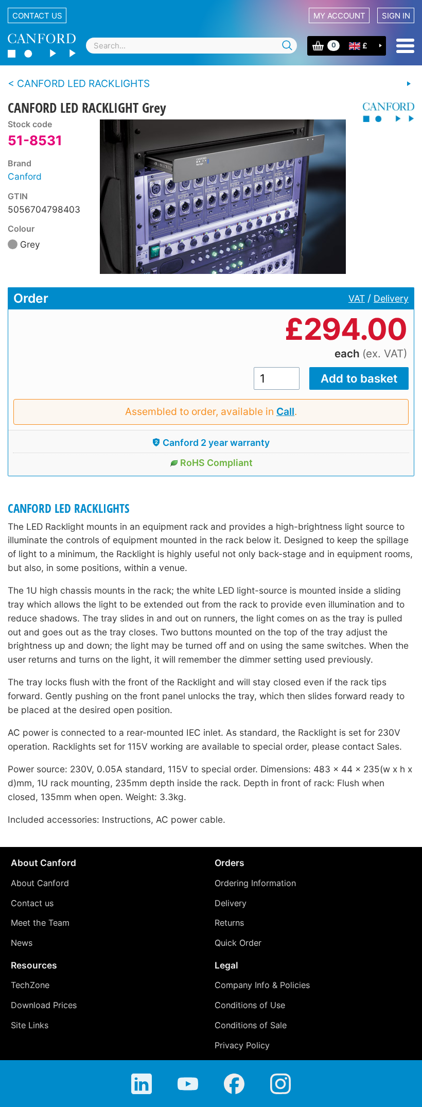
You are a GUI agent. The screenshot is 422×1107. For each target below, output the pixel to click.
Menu (405, 46)
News (21, 943)
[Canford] (384, 112)
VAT (356, 298)
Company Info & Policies (262, 985)
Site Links (29, 1025)
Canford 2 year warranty (216, 442)
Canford (25, 176)
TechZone (30, 985)
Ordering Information (255, 883)
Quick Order (238, 943)
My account (339, 16)
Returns (229, 923)
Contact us (37, 16)
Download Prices (44, 1005)
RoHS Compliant (216, 462)
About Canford (40, 883)
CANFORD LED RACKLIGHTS (69, 508)
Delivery (391, 298)
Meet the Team (40, 923)
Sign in (396, 16)
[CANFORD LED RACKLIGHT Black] (408, 84)
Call (285, 411)
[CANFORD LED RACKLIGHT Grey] (223, 196)
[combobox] (191, 46)
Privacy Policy (242, 1045)
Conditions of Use (250, 1005)
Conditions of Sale (251, 1025)
